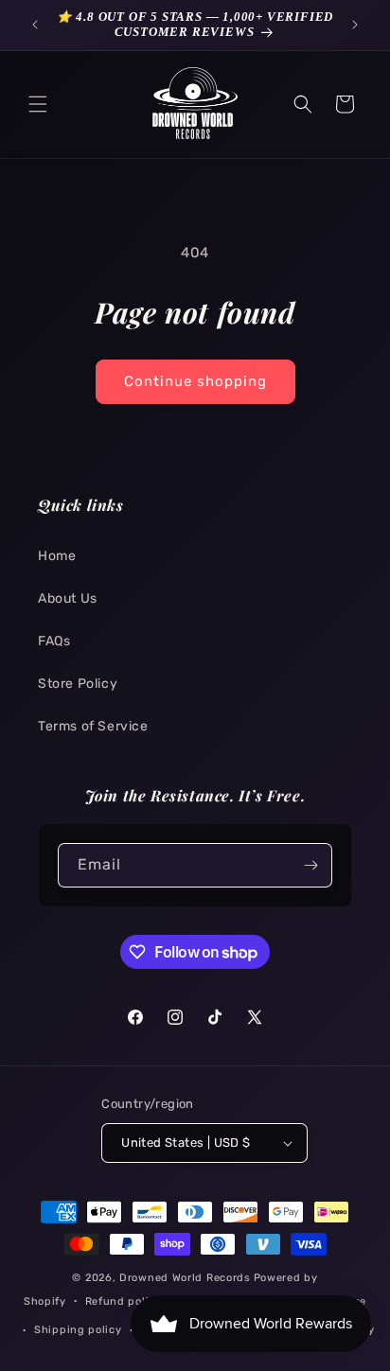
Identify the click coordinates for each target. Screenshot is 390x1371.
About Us (68, 598)
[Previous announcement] (35, 24)
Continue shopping (195, 381)
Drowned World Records (185, 1278)
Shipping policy (78, 1330)
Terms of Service (93, 726)
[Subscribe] (310, 865)
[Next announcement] (355, 24)
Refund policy (123, 1301)
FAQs (54, 641)
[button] (38, 104)
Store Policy (77, 684)
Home (57, 556)
